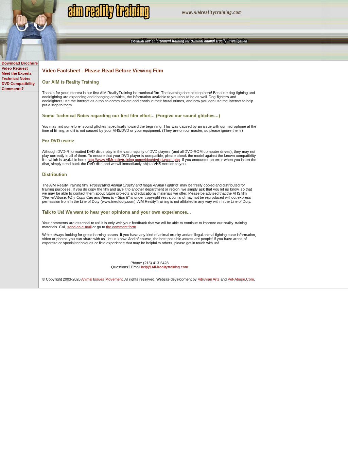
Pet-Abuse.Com (241, 279)
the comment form (121, 227)
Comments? (13, 89)
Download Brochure (20, 63)
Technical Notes (16, 78)
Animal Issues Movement (102, 279)
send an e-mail (79, 227)
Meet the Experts (17, 73)
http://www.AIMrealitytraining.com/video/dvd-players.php (134, 160)
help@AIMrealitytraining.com (164, 267)
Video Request (15, 68)
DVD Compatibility (18, 84)
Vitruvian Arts (209, 279)
